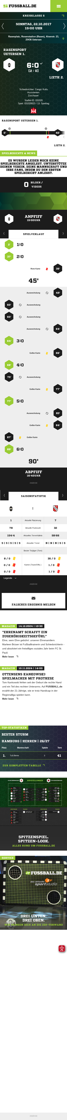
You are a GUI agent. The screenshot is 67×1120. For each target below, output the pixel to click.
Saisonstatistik (33, 496)
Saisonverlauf (63, 495)
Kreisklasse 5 (33, 15)
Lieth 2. (56, 77)
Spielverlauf (33, 234)
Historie (4, 495)
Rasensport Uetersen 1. (14, 51)
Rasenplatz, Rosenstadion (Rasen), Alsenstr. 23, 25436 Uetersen (33, 38)
